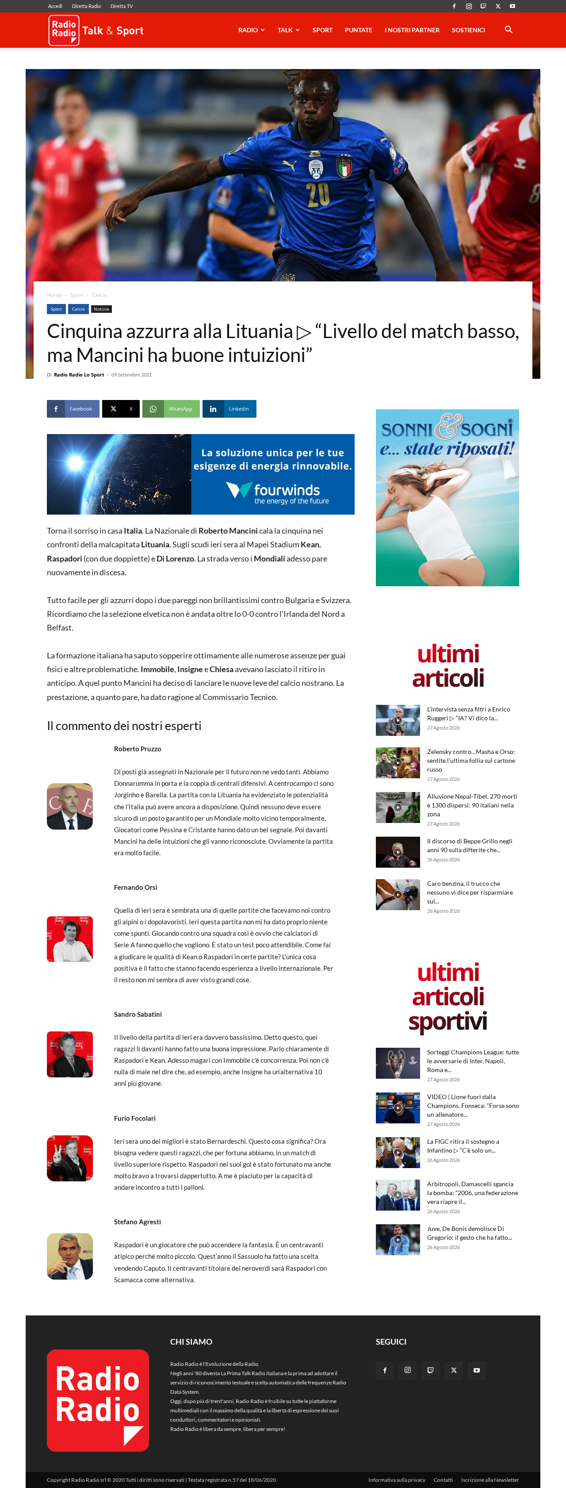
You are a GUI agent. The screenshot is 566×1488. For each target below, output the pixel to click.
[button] (508, 31)
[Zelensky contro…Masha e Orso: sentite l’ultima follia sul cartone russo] (398, 762)
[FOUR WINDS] (201, 474)
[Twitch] (483, 6)
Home (54, 295)
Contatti (443, 1479)
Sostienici (468, 30)
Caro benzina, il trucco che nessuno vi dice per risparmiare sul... (470, 892)
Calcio (78, 309)
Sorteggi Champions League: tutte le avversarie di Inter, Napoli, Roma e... (473, 1060)
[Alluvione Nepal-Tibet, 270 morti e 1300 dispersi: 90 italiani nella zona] (398, 807)
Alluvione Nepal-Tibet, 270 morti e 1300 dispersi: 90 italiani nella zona (472, 805)
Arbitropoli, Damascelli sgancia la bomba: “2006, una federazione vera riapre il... (472, 1192)
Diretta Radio (86, 6)
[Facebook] (454, 6)
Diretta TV (122, 6)
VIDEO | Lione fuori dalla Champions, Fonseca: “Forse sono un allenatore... (473, 1105)
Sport (323, 30)
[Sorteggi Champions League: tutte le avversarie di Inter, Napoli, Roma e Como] (398, 1063)
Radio (248, 30)
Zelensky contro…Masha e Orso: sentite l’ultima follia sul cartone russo (471, 760)
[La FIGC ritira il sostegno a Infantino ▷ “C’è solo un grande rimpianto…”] (398, 1152)
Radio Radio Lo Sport (79, 374)
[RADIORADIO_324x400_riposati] (447, 584)
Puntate (358, 30)
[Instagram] (468, 6)
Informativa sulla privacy (396, 1479)
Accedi (55, 6)
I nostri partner (412, 30)
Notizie (101, 309)
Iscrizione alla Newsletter (490, 1479)
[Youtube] (512, 6)
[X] (498, 6)
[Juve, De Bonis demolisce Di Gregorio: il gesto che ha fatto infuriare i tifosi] (398, 1239)
